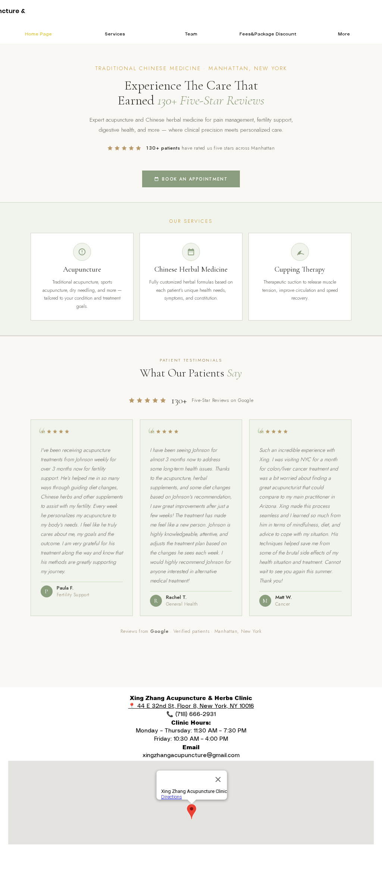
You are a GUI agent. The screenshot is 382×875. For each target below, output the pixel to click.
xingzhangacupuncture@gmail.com (191, 755)
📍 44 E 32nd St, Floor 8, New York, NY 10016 (191, 706)
